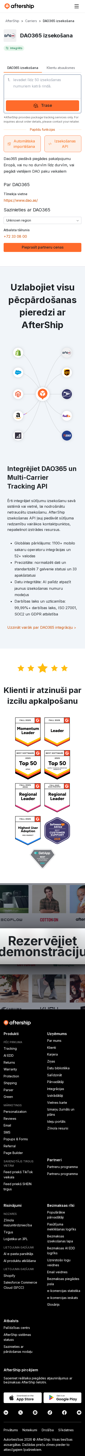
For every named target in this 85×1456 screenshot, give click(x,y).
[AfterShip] (20, 6)
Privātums (11, 1430)
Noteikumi (29, 1430)
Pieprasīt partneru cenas (42, 247)
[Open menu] (76, 6)
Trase (46, 105)
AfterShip (12, 21)
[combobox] (42, 220)
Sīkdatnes (66, 1430)
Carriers (31, 21)
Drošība (48, 1430)
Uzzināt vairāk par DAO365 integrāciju (41, 627)
